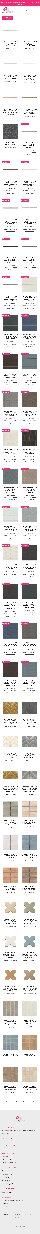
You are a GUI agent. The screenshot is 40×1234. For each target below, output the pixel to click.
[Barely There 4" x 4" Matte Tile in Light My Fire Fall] (29, 1042)
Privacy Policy (27, 1218)
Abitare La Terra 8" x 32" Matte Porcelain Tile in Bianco (10, 567)
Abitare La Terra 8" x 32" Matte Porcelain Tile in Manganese (10, 683)
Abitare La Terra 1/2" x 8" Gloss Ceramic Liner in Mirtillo (10, 260)
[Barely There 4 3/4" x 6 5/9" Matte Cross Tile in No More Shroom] (29, 975)
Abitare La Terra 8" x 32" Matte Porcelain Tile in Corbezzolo (29, 605)
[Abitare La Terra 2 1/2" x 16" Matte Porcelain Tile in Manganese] (10, 361)
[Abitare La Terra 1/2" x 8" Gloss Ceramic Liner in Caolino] (29, 169)
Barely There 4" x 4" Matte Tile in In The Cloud (30, 1022)
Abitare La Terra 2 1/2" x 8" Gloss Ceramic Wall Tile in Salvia (10, 528)
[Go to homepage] (7, 10)
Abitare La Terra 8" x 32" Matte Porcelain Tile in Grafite (29, 645)
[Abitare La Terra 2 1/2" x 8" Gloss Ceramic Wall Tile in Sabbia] (29, 476)
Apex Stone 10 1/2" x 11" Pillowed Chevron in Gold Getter (11, 721)
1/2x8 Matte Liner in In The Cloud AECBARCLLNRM (11, 77)
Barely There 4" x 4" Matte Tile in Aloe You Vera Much (10, 1022)
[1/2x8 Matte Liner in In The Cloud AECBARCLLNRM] (10, 63)
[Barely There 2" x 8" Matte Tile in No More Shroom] (29, 875)
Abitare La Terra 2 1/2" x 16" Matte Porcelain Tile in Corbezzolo (11, 337)
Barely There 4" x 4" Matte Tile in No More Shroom (10, 1088)
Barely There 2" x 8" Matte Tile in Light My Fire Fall (10, 888)
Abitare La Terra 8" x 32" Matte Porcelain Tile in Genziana (10, 645)
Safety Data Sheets (8, 1206)
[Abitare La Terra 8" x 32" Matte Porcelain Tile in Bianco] (10, 553)
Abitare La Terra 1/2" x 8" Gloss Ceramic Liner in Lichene (29, 222)
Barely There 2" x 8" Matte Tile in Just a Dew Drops (29, 856)
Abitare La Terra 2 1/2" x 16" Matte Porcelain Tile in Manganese (11, 375)
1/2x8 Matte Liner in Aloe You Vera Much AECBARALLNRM (11, 44)
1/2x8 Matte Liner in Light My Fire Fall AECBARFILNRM (10, 110)
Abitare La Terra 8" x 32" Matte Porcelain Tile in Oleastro (29, 683)
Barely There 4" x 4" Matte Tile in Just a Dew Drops (10, 1055)
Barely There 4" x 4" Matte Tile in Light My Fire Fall (30, 1055)
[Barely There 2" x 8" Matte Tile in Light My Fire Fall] (10, 875)
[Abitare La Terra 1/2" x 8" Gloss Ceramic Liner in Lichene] (29, 208)
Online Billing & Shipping (9, 1184)
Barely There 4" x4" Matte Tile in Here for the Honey (29, 1088)
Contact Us (5, 1171)
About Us (5, 1156)
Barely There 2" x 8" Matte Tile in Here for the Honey (29, 822)
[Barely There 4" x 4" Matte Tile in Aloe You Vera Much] (10, 1008)
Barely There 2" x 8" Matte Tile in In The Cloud (10, 856)
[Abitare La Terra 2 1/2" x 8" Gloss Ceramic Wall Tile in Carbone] (29, 438)
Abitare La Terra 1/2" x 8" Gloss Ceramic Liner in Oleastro (29, 260)
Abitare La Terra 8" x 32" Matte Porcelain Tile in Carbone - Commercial (10, 605)
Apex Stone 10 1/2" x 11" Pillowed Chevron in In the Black (30, 721)
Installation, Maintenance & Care (12, 1200)
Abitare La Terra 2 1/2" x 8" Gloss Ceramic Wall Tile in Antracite (10, 413)
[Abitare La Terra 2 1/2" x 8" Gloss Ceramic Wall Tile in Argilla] (29, 399)
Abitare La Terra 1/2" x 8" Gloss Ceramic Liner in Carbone (10, 222)
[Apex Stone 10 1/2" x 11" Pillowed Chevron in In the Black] (29, 707)
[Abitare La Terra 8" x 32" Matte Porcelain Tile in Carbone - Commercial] (10, 591)
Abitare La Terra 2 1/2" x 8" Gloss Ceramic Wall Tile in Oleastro (10, 490)
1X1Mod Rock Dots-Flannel (10, 143)
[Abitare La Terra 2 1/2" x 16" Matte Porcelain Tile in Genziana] (29, 323)
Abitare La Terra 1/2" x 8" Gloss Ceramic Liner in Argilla (10, 183)
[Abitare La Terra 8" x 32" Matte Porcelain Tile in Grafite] (29, 631)
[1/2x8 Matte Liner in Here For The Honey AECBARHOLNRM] (29, 30)
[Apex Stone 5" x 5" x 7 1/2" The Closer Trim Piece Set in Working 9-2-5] (29, 775)
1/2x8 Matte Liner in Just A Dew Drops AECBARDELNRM (30, 77)
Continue (7, 1145)
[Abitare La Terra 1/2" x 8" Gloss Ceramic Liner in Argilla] (10, 169)
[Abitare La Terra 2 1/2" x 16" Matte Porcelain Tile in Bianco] (29, 284)
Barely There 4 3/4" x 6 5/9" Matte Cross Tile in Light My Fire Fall (10, 989)
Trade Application (7, 1192)
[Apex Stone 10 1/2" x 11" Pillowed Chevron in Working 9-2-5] (29, 741)
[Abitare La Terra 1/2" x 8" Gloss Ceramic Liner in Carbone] (10, 208)
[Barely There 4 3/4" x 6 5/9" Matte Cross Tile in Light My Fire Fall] (10, 975)
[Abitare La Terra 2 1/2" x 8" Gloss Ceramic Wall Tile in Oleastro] (10, 476)
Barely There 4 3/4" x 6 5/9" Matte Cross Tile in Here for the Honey (10, 921)
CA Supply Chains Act (9, 1162)
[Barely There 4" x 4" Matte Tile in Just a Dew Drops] (10, 1042)
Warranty (5, 1203)
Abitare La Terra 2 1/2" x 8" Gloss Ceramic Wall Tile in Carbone (30, 452)
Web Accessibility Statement (20, 1221)
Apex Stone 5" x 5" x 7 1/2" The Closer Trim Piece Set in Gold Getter (10, 789)
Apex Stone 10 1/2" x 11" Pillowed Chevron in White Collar (11, 755)
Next (34, 1101)
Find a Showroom (7, 1174)
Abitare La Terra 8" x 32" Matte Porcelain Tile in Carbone (29, 567)
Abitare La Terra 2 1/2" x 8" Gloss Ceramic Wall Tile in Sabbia (30, 490)
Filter (6, 18)
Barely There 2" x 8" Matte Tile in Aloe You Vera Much (10, 823)
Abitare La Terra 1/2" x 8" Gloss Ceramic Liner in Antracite (29, 145)
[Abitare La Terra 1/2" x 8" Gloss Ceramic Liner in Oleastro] (29, 246)
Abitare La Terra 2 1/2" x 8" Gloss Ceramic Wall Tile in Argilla (30, 413)
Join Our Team (6, 1159)
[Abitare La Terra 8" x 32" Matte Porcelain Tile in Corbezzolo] (29, 591)
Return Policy (6, 1180)
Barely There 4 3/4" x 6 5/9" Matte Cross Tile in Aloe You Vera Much (29, 921)
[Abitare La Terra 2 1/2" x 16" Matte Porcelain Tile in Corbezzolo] (10, 323)
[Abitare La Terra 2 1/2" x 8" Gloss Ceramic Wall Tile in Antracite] (10, 399)
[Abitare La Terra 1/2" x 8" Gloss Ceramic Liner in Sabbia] (10, 284)
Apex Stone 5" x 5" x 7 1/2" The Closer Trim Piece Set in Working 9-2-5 (29, 789)
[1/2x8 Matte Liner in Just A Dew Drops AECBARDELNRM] (29, 63)
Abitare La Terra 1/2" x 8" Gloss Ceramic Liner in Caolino (29, 183)
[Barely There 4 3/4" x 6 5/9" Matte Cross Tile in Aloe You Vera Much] (29, 907)
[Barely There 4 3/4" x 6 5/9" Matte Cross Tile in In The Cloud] (10, 941)
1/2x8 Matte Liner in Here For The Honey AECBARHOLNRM (30, 44)
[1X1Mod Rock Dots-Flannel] (10, 131)
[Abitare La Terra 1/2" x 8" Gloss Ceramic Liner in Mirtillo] (10, 246)
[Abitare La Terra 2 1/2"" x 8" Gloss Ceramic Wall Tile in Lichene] (29, 514)
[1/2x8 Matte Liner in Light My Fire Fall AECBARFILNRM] (10, 97)
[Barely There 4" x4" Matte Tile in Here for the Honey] (29, 1074)
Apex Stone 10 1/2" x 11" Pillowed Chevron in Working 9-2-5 (30, 755)
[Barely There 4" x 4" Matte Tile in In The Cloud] (29, 1008)
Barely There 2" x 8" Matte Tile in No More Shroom (29, 888)
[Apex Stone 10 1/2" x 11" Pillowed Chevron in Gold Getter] (10, 707)
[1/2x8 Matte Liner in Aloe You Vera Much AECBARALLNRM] (10, 30)
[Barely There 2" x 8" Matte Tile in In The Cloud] (10, 842)
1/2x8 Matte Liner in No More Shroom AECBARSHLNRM (30, 111)
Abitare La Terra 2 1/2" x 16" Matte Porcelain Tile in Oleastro (30, 375)
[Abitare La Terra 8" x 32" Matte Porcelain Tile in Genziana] (10, 631)
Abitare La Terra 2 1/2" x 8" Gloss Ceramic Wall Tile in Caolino (10, 452)
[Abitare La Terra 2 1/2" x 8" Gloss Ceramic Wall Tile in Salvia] (10, 514)
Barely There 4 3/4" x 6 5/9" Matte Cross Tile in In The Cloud (10, 955)
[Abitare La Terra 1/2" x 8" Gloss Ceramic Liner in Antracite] (29, 131)
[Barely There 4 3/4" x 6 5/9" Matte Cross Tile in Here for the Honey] (10, 907)
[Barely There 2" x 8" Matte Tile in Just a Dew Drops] (29, 842)
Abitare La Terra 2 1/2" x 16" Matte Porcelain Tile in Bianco (30, 298)
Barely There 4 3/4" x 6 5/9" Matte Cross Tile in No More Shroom (29, 989)
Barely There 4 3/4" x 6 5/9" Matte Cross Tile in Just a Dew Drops (29, 955)
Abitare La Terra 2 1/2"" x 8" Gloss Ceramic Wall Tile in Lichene (30, 528)
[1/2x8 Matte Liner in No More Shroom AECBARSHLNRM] (29, 97)
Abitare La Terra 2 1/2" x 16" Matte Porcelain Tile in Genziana (30, 337)
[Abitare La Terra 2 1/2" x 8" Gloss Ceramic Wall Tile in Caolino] (10, 438)
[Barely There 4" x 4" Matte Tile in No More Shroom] (10, 1074)
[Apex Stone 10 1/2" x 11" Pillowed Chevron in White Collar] (10, 741)
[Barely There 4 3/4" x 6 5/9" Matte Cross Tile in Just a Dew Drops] (29, 941)
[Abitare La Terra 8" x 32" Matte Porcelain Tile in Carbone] (29, 553)
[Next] (34, 1101)
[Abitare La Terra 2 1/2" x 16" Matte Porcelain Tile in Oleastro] (29, 361)
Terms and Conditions (15, 1218)
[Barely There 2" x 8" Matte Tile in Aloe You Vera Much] (10, 809)
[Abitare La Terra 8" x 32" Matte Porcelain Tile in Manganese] (10, 669)
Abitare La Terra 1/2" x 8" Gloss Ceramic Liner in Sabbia (10, 298)
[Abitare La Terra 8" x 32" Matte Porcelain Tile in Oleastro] (29, 669)
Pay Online (5, 1177)
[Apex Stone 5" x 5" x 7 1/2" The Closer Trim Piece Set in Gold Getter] (10, 775)
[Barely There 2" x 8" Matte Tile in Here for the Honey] (29, 809)
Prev (6, 1101)
